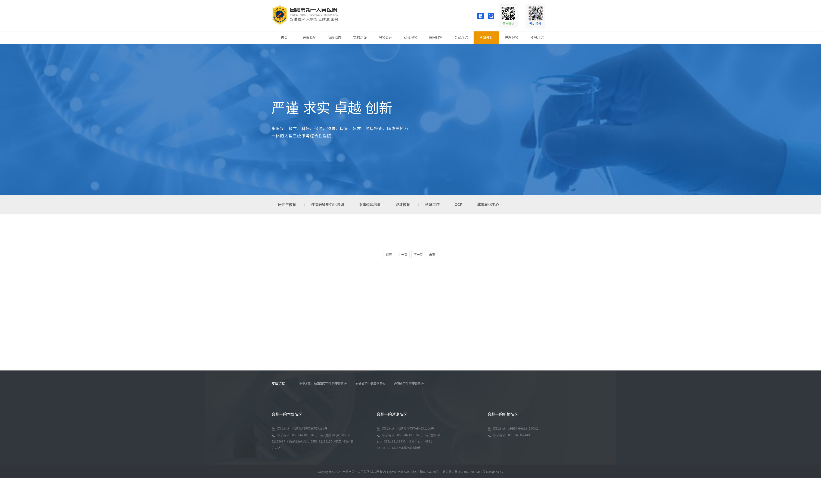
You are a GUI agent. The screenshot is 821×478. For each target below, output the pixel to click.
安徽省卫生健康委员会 (370, 383)
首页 (284, 37)
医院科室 (436, 37)
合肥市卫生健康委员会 (409, 383)
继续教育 (403, 205)
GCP (458, 205)
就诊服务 (410, 37)
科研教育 (486, 37)
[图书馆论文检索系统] (480, 16)
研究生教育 (287, 205)
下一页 (418, 254)
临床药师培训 (370, 205)
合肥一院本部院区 (287, 414)
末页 (432, 254)
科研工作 (432, 205)
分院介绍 (537, 37)
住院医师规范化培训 (327, 205)
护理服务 (511, 37)
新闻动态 (334, 37)
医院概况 (309, 37)
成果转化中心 (488, 205)
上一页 (402, 254)
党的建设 (360, 37)
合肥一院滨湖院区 (392, 414)
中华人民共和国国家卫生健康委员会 (323, 383)
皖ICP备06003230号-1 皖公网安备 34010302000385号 (448, 472)
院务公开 (385, 37)
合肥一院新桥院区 (502, 414)
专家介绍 (461, 37)
